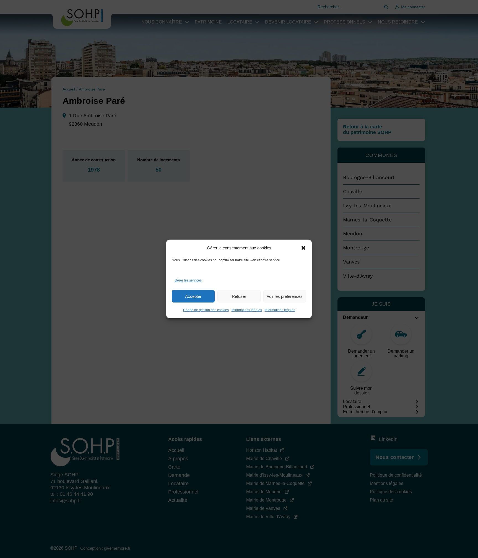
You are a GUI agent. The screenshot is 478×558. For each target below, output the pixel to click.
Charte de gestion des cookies (206, 310)
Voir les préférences (285, 296)
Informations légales (247, 310)
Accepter (193, 296)
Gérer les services (188, 280)
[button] (303, 248)
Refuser (239, 296)
